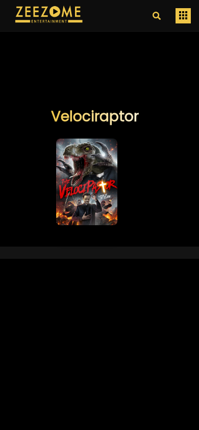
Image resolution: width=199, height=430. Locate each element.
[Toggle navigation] (183, 15)
